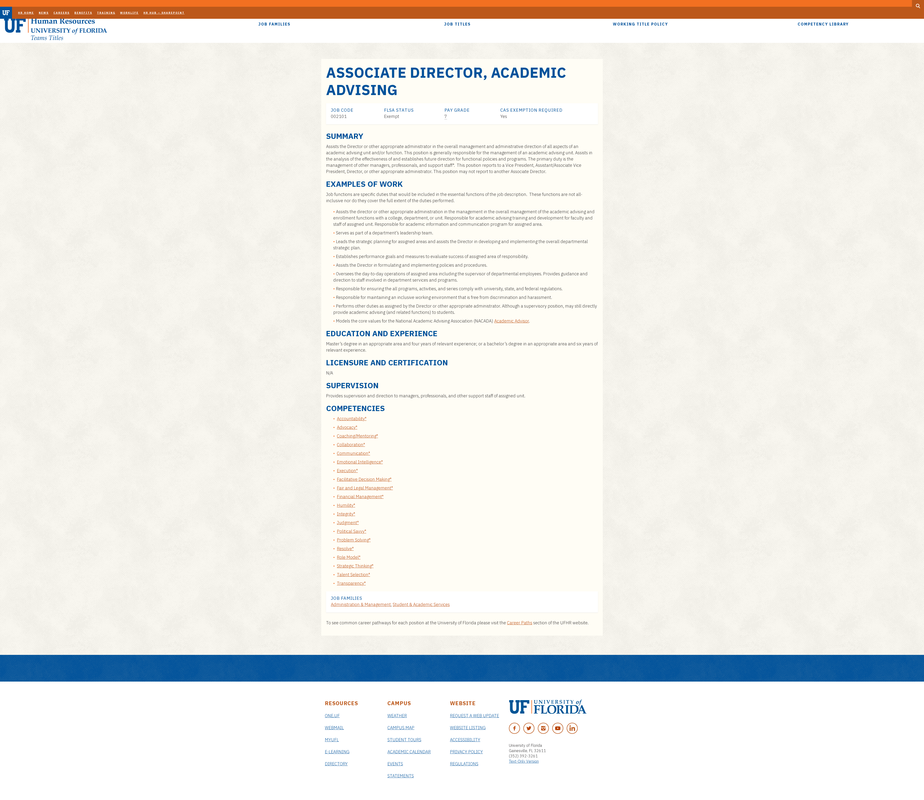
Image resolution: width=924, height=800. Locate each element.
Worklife (129, 12)
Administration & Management (361, 604)
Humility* (346, 505)
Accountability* (351, 418)
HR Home (26, 12)
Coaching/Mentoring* (357, 436)
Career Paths (519, 623)
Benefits (83, 12)
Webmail (334, 727)
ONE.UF (332, 715)
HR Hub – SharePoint (164, 12)
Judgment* (348, 522)
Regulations (464, 764)
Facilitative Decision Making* (364, 479)
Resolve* (345, 548)
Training (106, 12)
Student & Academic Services (421, 604)
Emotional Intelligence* (360, 462)
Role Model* (348, 557)
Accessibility (465, 739)
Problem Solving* (354, 540)
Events (395, 764)
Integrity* (346, 514)
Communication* (353, 453)
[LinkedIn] (572, 728)
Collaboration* (351, 444)
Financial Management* (360, 496)
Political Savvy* (351, 531)
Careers (61, 12)
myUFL (332, 739)
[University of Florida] (548, 707)
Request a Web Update (474, 715)
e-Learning (337, 752)
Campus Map (400, 727)
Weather (397, 715)
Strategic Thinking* (355, 566)
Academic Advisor (511, 321)
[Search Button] (918, 6)
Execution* (347, 470)
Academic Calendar (409, 752)
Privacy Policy (466, 752)
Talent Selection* (353, 574)
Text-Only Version (524, 761)
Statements (400, 776)
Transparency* (351, 583)
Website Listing (468, 727)
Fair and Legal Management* (365, 488)
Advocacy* (347, 427)
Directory (336, 764)
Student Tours (404, 739)
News (44, 12)
